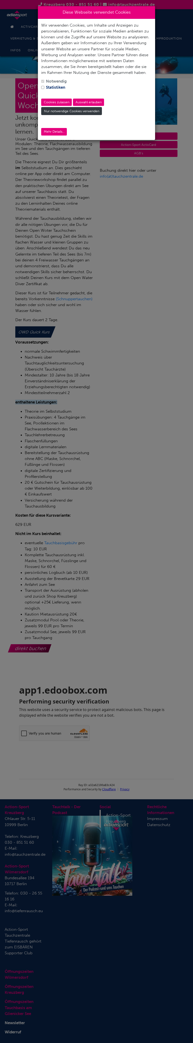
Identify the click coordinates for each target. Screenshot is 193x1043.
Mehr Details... (54, 132)
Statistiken (55, 87)
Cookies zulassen (56, 102)
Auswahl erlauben (89, 102)
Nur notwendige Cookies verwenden (71, 111)
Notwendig (56, 81)
